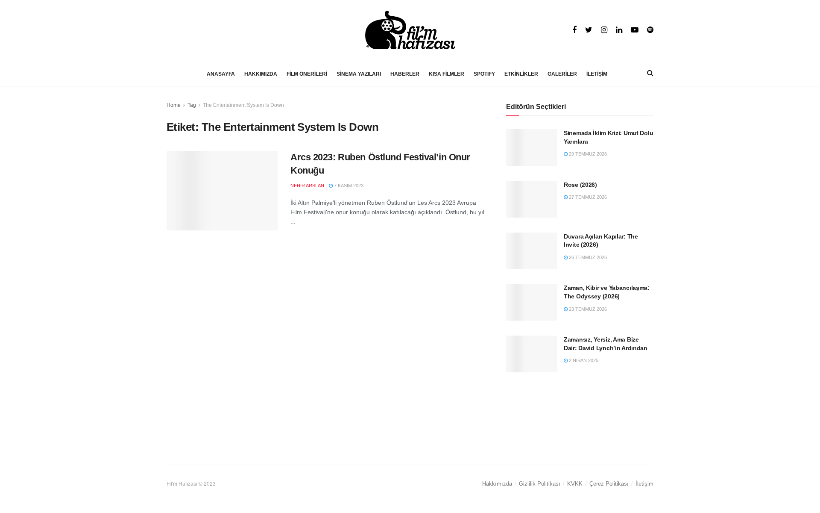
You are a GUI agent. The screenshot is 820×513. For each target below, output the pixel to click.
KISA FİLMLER (446, 74)
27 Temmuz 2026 (587, 197)
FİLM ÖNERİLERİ (307, 74)
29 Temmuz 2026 (587, 153)
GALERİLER (562, 74)
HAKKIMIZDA (260, 74)
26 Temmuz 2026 (587, 257)
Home (174, 105)
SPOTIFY (484, 74)
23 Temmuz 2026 (587, 309)
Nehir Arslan (307, 185)
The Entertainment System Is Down (243, 105)
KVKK (575, 484)
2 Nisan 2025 (583, 360)
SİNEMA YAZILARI (359, 74)
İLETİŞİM (596, 74)
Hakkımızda (497, 484)
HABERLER (404, 74)
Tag (191, 105)
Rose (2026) (580, 184)
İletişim (644, 484)
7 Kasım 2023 (348, 185)
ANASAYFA (221, 74)
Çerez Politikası (609, 484)
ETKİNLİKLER (521, 74)
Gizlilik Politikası (539, 484)
